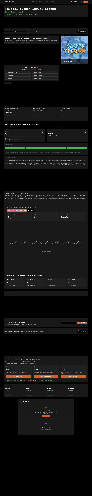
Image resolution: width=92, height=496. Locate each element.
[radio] (18, 72)
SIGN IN (86, 1)
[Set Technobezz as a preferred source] (74, 2)
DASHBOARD (52, 1)
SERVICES (41, 1)
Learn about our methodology (46, 251)
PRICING (46, 1)
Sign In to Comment (46, 415)
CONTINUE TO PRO (82, 322)
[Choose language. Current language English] (81, 2)
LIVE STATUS (34, 1)
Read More (7, 166)
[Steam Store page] (10, 83)
